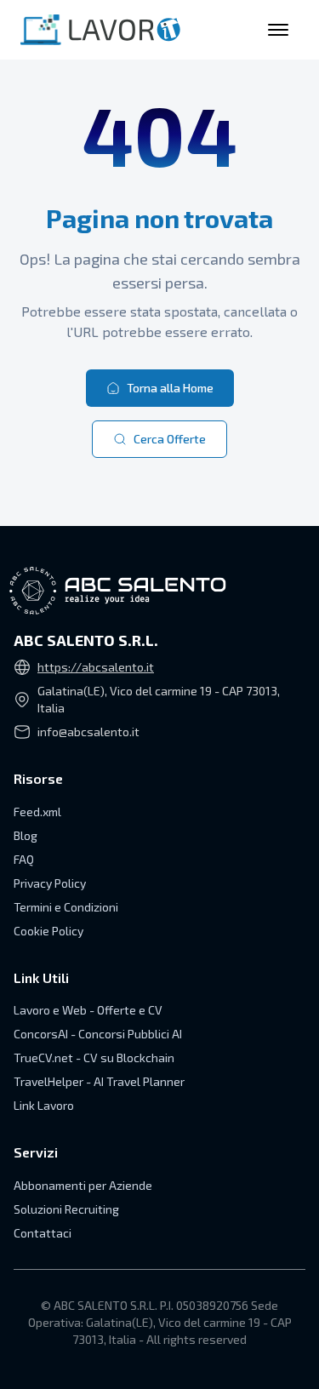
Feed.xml (37, 811)
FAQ (24, 859)
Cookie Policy (48, 930)
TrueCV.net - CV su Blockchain (94, 1057)
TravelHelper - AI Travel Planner (99, 1081)
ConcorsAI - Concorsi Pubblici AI (98, 1033)
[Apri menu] (278, 29)
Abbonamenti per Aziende (83, 1185)
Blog (25, 835)
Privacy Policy (50, 883)
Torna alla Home (170, 387)
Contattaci (42, 1233)
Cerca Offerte (170, 439)
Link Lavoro (44, 1105)
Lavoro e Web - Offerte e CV (88, 1010)
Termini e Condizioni (66, 907)
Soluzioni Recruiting (66, 1209)
